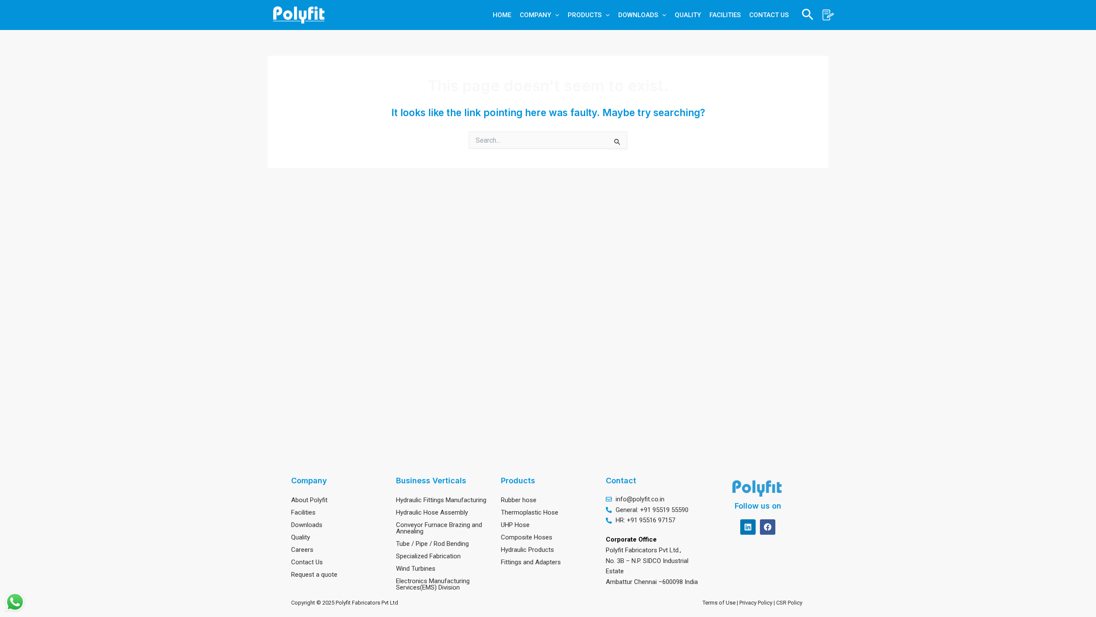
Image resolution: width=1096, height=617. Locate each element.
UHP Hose (515, 525)
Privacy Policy (756, 602)
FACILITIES (725, 15)
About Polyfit (309, 500)
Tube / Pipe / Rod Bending (432, 544)
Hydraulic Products (527, 550)
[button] (555, 15)
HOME (502, 15)
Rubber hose (518, 500)
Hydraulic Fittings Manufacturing (441, 500)
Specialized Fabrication (428, 556)
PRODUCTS (585, 15)
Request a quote (314, 574)
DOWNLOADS (638, 15)
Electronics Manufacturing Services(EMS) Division (433, 584)
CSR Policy (790, 602)
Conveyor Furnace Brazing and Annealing (439, 528)
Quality (300, 537)
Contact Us (307, 562)
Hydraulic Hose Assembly (432, 512)
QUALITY (688, 15)
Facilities (303, 512)
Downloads (306, 525)
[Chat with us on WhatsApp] (15, 602)
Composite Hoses (526, 537)
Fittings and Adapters (531, 562)
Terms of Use (719, 602)
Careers (302, 550)
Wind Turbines (415, 568)
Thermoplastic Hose (529, 512)
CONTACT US (769, 15)
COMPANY (535, 15)
